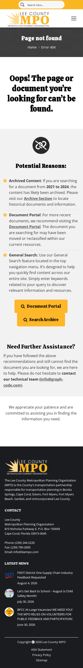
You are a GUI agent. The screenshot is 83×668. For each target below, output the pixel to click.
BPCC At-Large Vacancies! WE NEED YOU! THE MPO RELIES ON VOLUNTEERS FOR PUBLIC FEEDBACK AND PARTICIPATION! (44, 614)
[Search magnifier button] (22, 4)
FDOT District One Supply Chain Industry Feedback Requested (45, 575)
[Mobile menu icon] (73, 18)
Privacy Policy (41, 655)
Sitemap (41, 660)
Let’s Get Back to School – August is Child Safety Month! (45, 593)
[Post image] (9, 575)
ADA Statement (41, 649)
